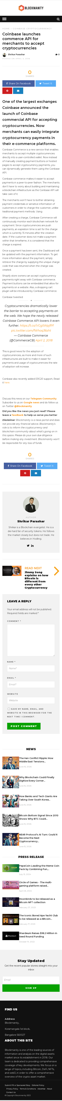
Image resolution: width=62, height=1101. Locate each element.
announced (30, 108)
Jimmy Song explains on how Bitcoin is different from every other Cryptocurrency (36, 580)
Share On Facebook (20, 83)
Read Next (33, 568)
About (49, 1089)
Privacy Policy (12, 1089)
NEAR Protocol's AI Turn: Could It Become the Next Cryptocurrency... (38, 838)
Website (12, 694)
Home (6, 28)
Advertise (41, 1089)
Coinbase (19, 28)
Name (11, 662)
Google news (31, 402)
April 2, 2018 (44, 340)
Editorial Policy (38, 1085)
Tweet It (47, 83)
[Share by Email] (18, 91)
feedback (17, 415)
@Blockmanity (23, 406)
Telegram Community (43, 398)
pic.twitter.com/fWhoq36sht (31, 330)
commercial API (16, 119)
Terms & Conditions (28, 1089)
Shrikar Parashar (16, 54)
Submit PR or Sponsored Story (17, 1085)
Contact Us (11, 1092)
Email (11, 678)
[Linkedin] (32, 545)
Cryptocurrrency (39, 28)
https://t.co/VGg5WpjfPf (37, 325)
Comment (14, 621)
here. (7, 382)
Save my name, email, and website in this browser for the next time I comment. (29, 713)
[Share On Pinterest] (7, 91)
